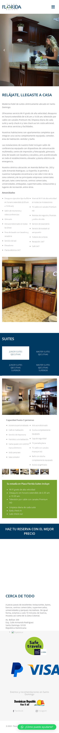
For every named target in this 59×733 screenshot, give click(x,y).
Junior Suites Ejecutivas (15, 353)
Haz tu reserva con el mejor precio (29, 531)
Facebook (19, 710)
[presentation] (2, 475)
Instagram (42, 710)
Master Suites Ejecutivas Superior (43, 368)
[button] (37, 727)
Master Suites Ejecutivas (43, 353)
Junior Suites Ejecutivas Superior (15, 368)
